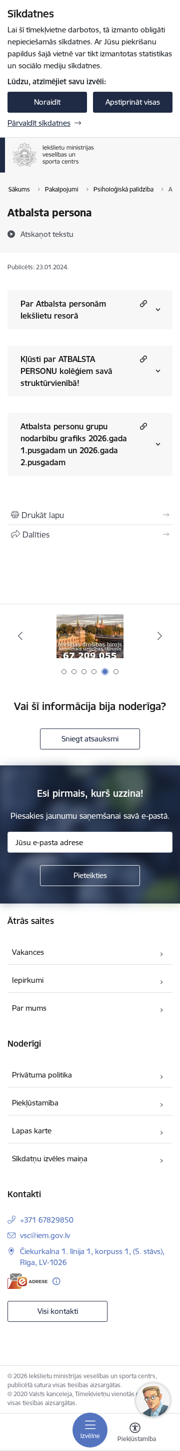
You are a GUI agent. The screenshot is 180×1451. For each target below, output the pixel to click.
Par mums (29, 1008)
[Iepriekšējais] (20, 635)
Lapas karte (32, 1130)
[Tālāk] (160, 635)
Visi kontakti (58, 1311)
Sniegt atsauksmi (90, 738)
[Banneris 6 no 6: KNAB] (90, 636)
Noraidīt (47, 102)
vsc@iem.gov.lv (45, 1235)
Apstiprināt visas (133, 102)
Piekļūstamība (35, 1102)
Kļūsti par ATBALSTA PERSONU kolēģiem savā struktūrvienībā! (66, 371)
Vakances (28, 952)
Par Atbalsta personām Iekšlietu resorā (63, 310)
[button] (142, 303)
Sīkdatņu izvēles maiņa (50, 1158)
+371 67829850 (47, 1220)
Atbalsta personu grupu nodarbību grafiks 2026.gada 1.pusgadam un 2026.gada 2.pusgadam (73, 444)
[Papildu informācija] (56, 1281)
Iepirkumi (28, 980)
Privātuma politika (42, 1075)
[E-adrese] (28, 1281)
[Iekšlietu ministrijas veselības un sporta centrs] (94, 166)
